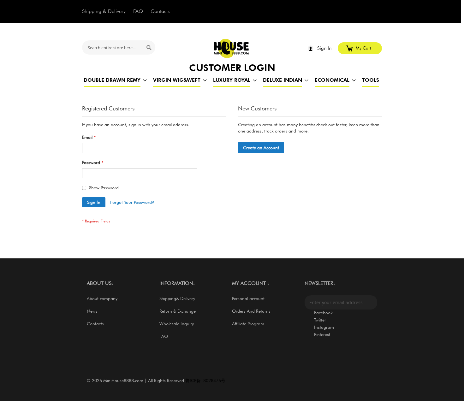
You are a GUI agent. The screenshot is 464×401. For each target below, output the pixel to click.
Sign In (324, 48)
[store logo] (231, 48)
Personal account (248, 298)
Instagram (324, 327)
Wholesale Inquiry (176, 323)
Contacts (160, 11)
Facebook (323, 312)
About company (102, 298)
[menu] (232, 80)
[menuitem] (112, 80)
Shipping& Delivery (177, 298)
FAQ (138, 11)
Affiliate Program (248, 323)
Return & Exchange (177, 311)
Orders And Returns (251, 311)
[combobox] (118, 47)
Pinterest (322, 334)
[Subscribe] (371, 302)
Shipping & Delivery (104, 11)
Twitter (320, 319)
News (92, 311)
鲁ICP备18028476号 (205, 380)
